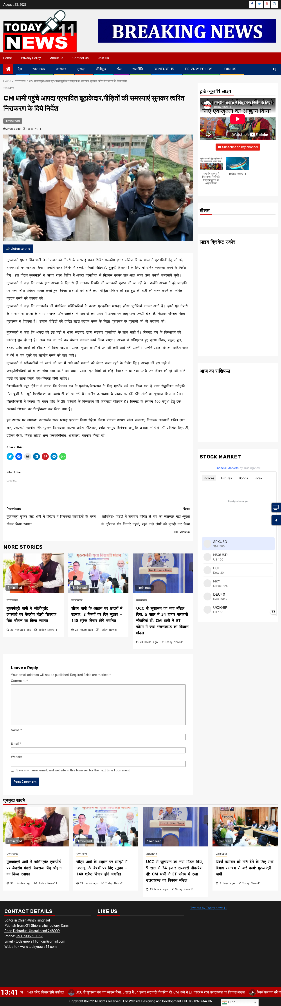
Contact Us (80, 58)
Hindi (231, 1002)
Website (17, 757)
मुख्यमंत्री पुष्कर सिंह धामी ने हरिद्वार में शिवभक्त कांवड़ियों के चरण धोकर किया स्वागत (51, 516)
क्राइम (81, 69)
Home (7, 58)
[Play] (276, 520)
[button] (211, 173)
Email (16, 744)
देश (20, 69)
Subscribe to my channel (240, 147)
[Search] (274, 69)
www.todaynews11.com (38, 947)
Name (16, 730)
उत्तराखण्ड (8, 88)
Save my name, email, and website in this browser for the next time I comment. (73, 770)
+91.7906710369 (29, 936)
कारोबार (61, 69)
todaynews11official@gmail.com (40, 941)
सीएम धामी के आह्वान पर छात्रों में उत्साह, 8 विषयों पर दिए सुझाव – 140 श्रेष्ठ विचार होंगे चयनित (96, 614)
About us (56, 58)
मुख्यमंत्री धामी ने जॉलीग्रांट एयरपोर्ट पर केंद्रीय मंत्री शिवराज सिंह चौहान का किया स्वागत (31, 614)
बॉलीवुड (101, 69)
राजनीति (137, 69)
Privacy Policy (31, 58)
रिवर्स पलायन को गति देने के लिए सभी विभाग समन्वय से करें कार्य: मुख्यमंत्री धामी (245, 868)
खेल (119, 69)
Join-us (103, 58)
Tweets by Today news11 (208, 908)
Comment (19, 681)
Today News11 (48, 629)
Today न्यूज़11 (33, 128)
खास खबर (38, 69)
